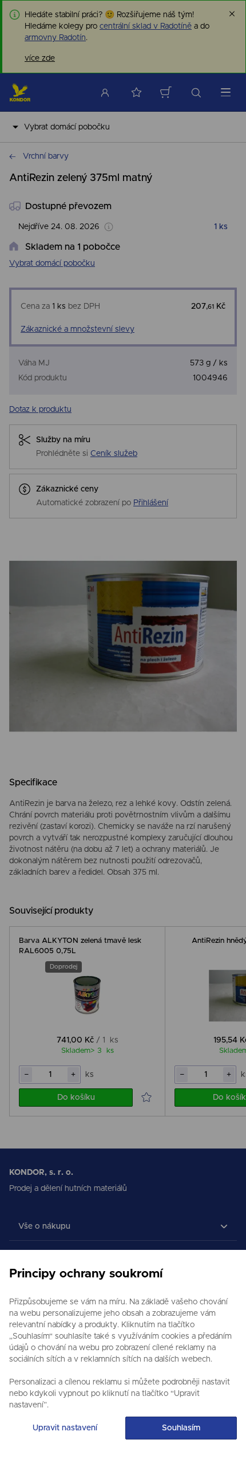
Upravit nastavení (65, 1428)
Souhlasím (181, 1428)
